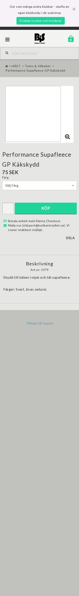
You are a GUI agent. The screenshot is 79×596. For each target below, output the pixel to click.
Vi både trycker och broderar (41, 21)
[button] (67, 136)
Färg (5, 177)
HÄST (16, 66)
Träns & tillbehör (38, 66)
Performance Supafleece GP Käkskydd (35, 70)
